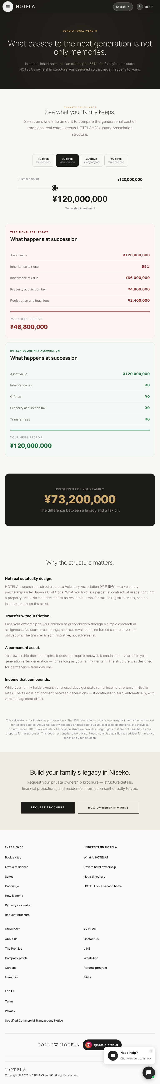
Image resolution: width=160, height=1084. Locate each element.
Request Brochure (48, 807)
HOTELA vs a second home (103, 886)
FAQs (87, 977)
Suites (9, 876)
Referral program (95, 967)
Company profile (16, 958)
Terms (9, 1001)
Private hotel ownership (100, 867)
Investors (11, 977)
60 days (116, 160)
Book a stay (13, 857)
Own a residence (16, 867)
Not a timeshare (94, 876)
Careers (10, 967)
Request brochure (17, 915)
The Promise (13, 948)
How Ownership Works (108, 807)
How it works (14, 895)
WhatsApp (91, 958)
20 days (67, 160)
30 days (91, 160)
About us (11, 939)
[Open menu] (7, 6)
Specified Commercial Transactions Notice (34, 1020)
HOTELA (25, 6)
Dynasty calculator (18, 905)
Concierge (12, 886)
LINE (87, 948)
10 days (43, 160)
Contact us (91, 939)
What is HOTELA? (96, 857)
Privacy (10, 1011)
